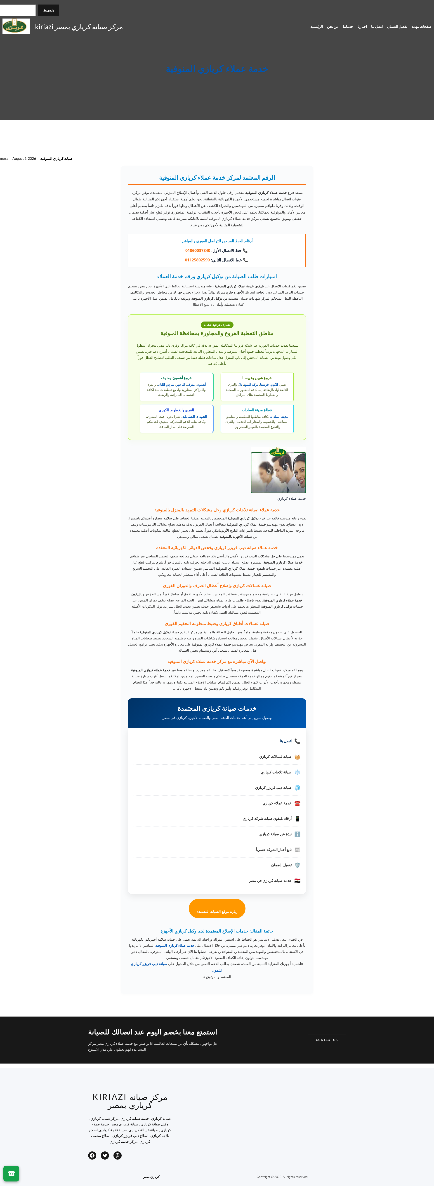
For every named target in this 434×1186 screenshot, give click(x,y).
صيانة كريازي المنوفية (56, 158)
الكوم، (274, 384)
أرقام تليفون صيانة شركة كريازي (267, 818)
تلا (240, 384)
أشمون (201, 384)
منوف (191, 384)
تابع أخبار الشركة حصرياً (274, 850)
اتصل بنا (286, 741)
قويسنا (264, 384)
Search (48, 10)
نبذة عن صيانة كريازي (275, 834)
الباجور (180, 384)
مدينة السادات (279, 416)
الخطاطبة (188, 416)
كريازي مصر (151, 1177)
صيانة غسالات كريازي (275, 757)
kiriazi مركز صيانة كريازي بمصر (79, 26)
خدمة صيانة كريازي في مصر (270, 881)
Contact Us (327, 1040)
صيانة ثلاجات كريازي (276, 772)
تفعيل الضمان (281, 865)
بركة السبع (251, 384)
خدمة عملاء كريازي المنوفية (217, 69)
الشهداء (202, 416)
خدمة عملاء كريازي (277, 803)
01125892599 (197, 260)
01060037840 (197, 250)
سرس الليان (166, 384)
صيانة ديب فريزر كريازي (273, 787)
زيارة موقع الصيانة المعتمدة (217, 912)
